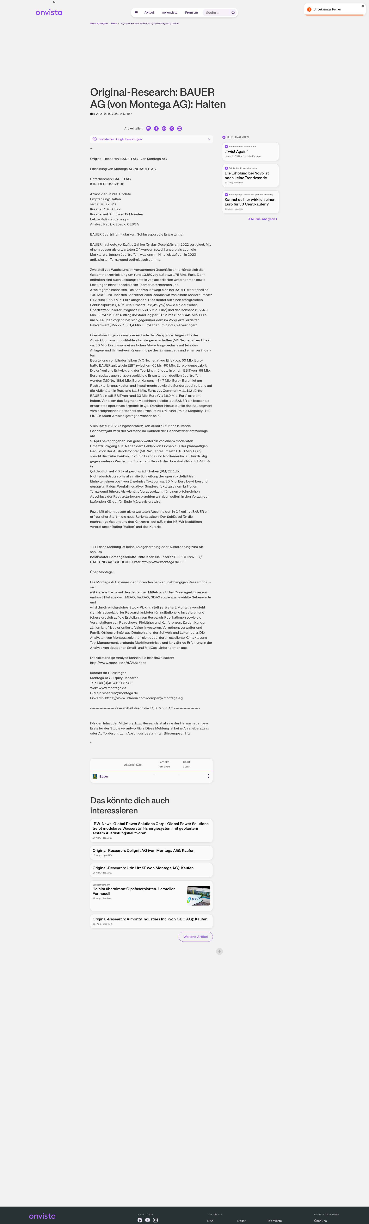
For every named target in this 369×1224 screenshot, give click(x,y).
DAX (210, 1221)
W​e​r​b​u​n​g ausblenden (218, 52)
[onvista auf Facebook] (140, 1221)
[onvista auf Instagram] (155, 1221)
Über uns (320, 1221)
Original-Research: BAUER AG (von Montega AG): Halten (149, 23)
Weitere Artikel (195, 936)
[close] (363, 6)
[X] (171, 129)
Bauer (104, 776)
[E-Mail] (179, 129)
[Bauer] (96, 776)
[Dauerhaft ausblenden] (209, 138)
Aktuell (150, 12)
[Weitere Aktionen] (208, 776)
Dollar (241, 1221)
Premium (191, 12)
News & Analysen (99, 23)
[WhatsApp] (164, 129)
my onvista (170, 12)
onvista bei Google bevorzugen (120, 139)
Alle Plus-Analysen (261, 219)
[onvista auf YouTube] (147, 1221)
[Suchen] (233, 12)
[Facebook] (156, 129)
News (114, 23)
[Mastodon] (148, 129)
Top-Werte (274, 1221)
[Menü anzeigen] (136, 12)
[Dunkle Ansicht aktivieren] (54, 1)
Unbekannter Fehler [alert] (327, 9)
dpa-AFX (96, 114)
